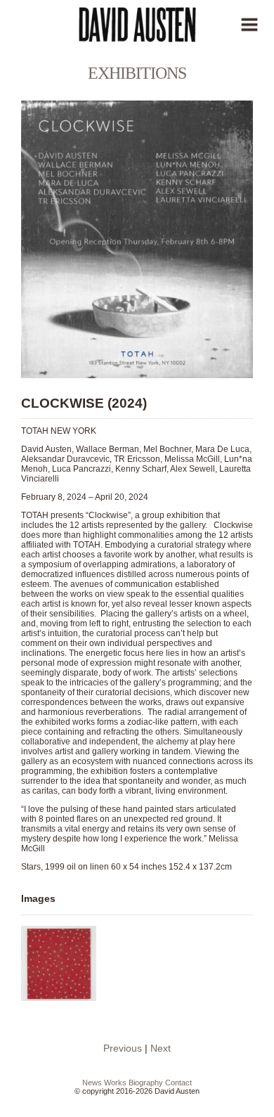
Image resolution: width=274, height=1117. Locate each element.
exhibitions (137, 73)
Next (160, 1048)
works (115, 1082)
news (92, 1082)
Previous (122, 1048)
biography (146, 1082)
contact (178, 1082)
